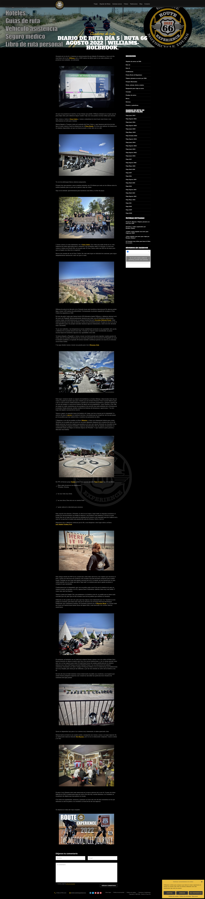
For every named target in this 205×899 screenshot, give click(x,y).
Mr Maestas (80, 737)
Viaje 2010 (129, 206)
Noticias (128, 102)
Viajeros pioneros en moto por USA (136, 78)
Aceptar (169, 893)
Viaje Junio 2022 (130, 156)
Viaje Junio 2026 (130, 122)
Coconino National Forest (103, 320)
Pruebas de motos (131, 95)
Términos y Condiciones (144, 892)
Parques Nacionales (131, 81)
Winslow (84, 420)
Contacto (147, 4)
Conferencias (129, 71)
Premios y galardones (132, 105)
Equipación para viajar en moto (135, 88)
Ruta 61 (128, 68)
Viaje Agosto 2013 (131, 189)
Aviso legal (195, 896)
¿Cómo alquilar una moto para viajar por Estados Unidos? (137, 237)
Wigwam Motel (101, 603)
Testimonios (133, 4)
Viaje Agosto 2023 (131, 146)
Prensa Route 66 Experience (134, 75)
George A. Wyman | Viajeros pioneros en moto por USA (138, 222)
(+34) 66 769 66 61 (61, 893)
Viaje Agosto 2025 (131, 125)
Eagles (73, 482)
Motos (127, 98)
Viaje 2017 (129, 173)
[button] (202, 882)
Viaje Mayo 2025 (131, 132)
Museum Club (94, 345)
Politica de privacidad (118, 892)
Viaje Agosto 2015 (131, 179)
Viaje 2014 (129, 186)
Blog (140, 4)
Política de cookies (174, 896)
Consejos (128, 92)
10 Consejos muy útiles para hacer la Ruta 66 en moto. (138, 242)
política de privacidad (70, 883)
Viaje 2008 (129, 213)
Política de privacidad (185, 896)
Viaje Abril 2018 (130, 169)
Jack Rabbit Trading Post (64, 524)
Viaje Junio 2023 (130, 149)
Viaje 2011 (128, 203)
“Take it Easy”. (98, 482)
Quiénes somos (117, 4)
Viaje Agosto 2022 (131, 152)
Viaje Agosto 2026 (131, 119)
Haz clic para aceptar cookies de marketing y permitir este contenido (86, 829)
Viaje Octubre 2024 (131, 135)
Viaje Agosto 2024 (131, 139)
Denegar (182, 893)
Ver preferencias (196, 893)
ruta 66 (69, 415)
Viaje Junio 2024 (130, 142)
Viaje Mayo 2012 (130, 199)
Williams (72, 58)
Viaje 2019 (129, 159)
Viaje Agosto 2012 (131, 196)
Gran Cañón (74, 119)
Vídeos (126, 4)
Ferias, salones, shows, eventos (135, 85)
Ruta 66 (128, 65)
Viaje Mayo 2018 (130, 166)
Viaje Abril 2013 (130, 193)
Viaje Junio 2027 (130, 115)
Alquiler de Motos (105, 4)
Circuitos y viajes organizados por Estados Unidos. (136, 227)
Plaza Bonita (89, 126)
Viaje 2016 (129, 176)
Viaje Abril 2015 (130, 183)
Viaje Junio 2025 (130, 129)
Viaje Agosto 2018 (131, 162)
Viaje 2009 (129, 210)
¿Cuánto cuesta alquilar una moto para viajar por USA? (137, 232)
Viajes (96, 4)
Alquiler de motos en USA (133, 61)
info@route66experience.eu (78, 893)
